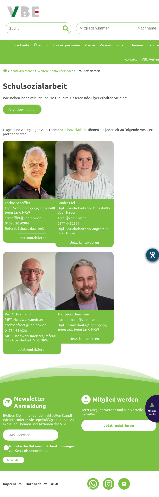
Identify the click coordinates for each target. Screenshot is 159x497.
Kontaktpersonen (22, 71)
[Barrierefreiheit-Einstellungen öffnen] (152, 254)
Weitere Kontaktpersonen (55, 71)
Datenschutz (36, 483)
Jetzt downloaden (22, 109)
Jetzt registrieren (119, 425)
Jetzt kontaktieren (32, 238)
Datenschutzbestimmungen (52, 446)
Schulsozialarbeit (73, 129)
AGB (54, 483)
